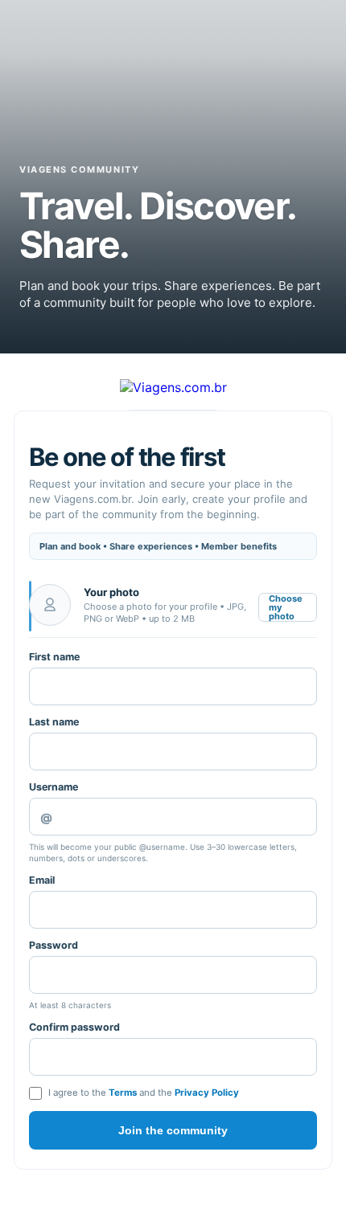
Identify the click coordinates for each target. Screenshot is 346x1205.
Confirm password (74, 1027)
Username (53, 787)
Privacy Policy (207, 1092)
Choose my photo (286, 607)
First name (54, 657)
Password (53, 945)
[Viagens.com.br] (173, 387)
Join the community (173, 1130)
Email (42, 880)
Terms (123, 1092)
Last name (54, 722)
